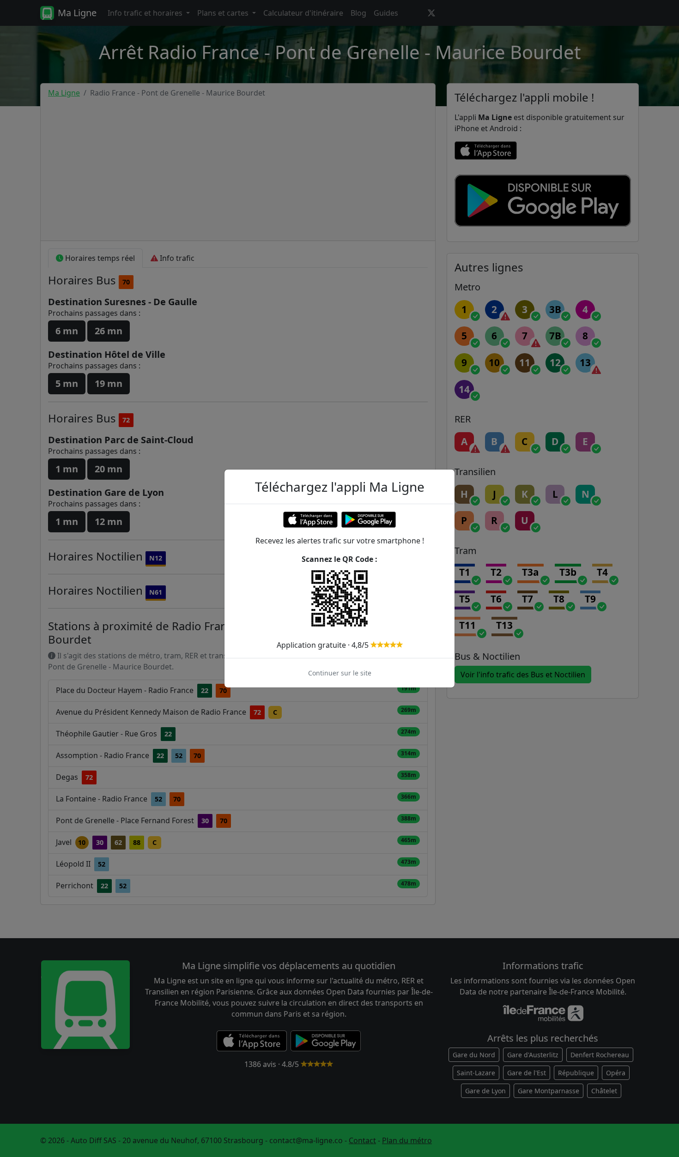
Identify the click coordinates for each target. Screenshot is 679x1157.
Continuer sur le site (339, 673)
